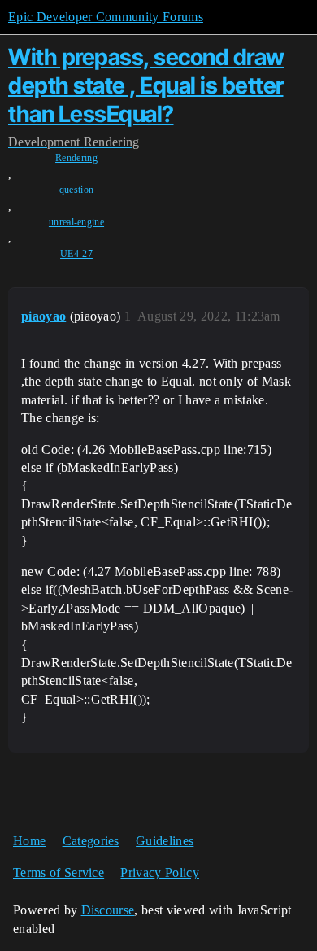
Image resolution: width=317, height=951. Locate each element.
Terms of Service (58, 872)
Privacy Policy (159, 872)
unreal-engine (76, 222)
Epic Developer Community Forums (105, 17)
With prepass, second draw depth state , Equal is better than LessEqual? (146, 85)
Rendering (76, 158)
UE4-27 (76, 254)
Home (29, 841)
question (76, 189)
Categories (91, 841)
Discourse (108, 910)
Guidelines (164, 841)
